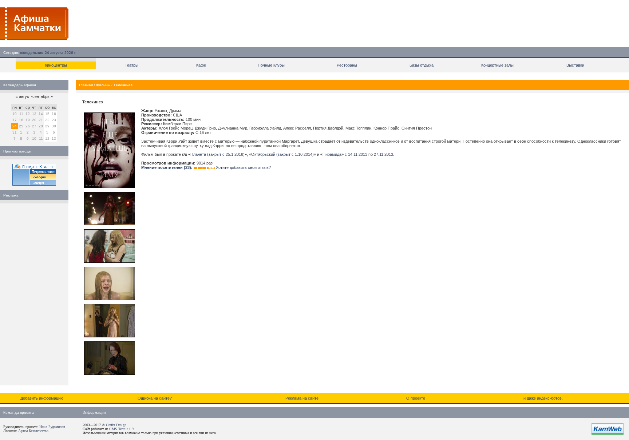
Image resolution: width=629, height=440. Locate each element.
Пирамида (332, 154)
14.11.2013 (357, 154)
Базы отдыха (422, 65)
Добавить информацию (41, 398)
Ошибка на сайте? (155, 398)
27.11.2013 (383, 154)
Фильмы (103, 85)
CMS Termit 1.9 (121, 429)
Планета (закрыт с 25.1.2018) (217, 154)
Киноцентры (56, 65)
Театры (131, 65)
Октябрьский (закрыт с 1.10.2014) (282, 154)
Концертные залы (497, 65)
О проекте (415, 398)
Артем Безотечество (33, 431)
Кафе (201, 65)
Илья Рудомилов (52, 427)
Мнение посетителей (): (167, 167)
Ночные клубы (271, 65)
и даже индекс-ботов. (543, 398)
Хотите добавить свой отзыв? (243, 167)
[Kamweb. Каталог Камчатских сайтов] (608, 433)
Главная (86, 85)
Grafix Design (116, 425)
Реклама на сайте (302, 398)
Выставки (575, 65)
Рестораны (347, 65)
